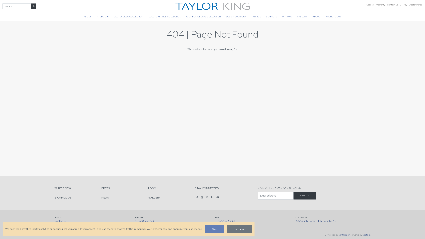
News (105, 197)
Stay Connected (207, 188)
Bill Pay (403, 4)
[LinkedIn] (212, 197)
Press (105, 188)
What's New (62, 188)
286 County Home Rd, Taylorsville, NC (316, 220)
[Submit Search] (33, 6)
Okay (214, 229)
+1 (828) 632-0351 (225, 220)
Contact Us (392, 4)
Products (102, 16)
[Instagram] (202, 197)
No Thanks (239, 229)
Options (287, 16)
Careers (370, 4)
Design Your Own (236, 16)
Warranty (380, 4)
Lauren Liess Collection (128, 16)
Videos (316, 16)
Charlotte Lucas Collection (203, 16)
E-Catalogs (62, 197)
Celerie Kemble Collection (164, 16)
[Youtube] (217, 197)
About (87, 16)
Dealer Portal (415, 4)
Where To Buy (333, 16)
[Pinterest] (207, 197)
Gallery (302, 16)
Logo (152, 188)
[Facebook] (197, 197)
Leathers (271, 16)
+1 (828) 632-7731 (145, 220)
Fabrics (256, 16)
